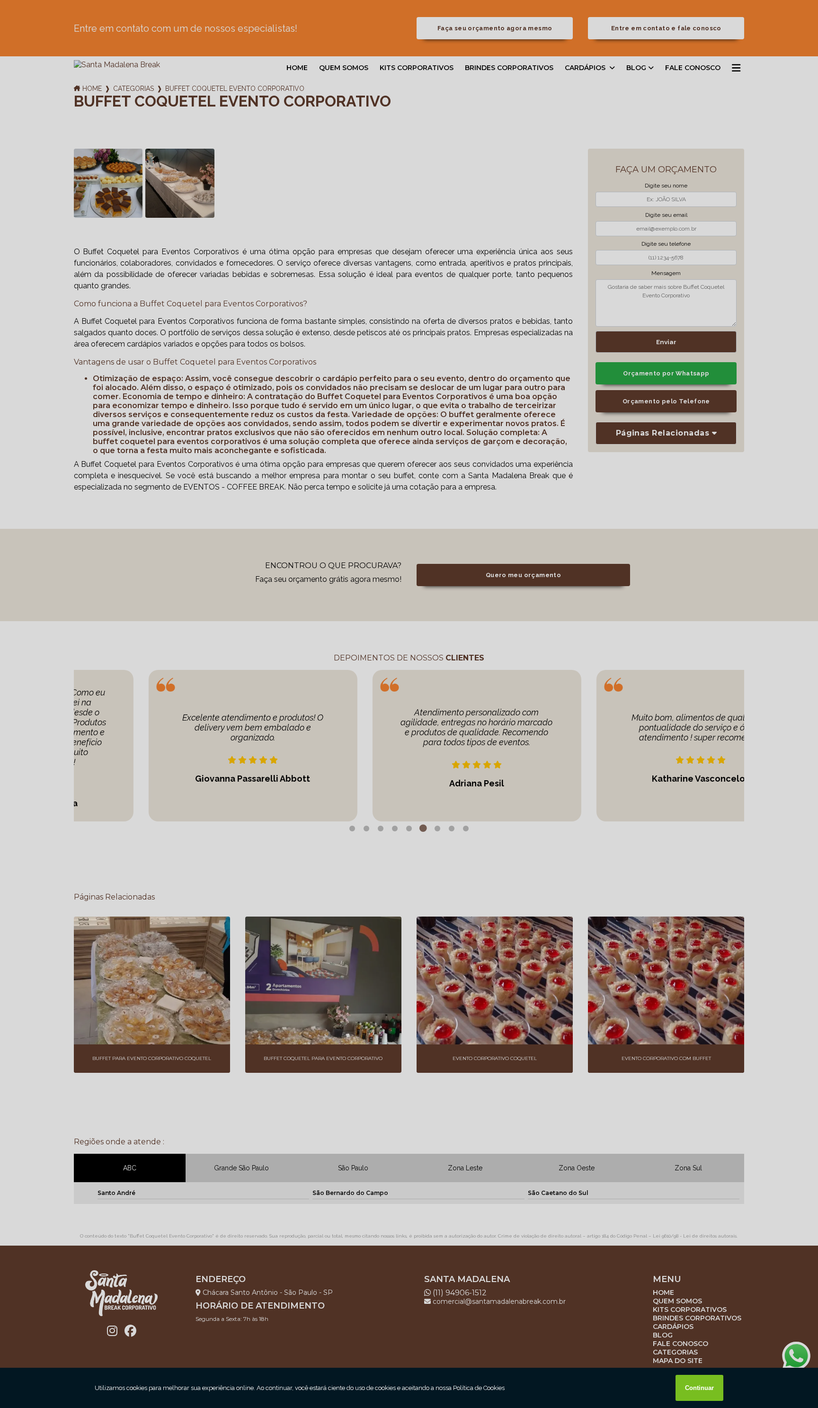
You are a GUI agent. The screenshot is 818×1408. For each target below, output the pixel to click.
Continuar (699, 1387)
